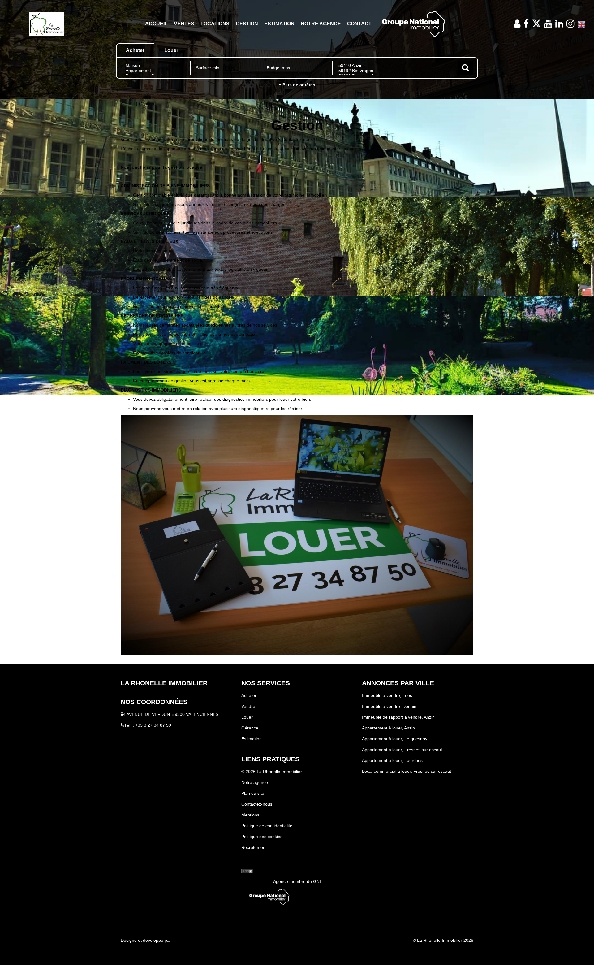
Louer (247, 717)
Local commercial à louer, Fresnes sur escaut (406, 771)
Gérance (249, 727)
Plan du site (252, 793)
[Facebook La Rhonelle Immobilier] (526, 24)
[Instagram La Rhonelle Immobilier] (570, 24)
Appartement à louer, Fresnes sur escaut (402, 749)
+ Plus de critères (297, 84)
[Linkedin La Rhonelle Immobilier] (559, 24)
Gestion (247, 23)
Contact (359, 23)
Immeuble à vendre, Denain (389, 706)
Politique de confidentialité (266, 825)
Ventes (184, 23)
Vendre (248, 706)
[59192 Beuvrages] (394, 70)
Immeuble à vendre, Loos (387, 695)
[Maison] (155, 65)
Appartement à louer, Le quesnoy (394, 738)
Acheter (248, 695)
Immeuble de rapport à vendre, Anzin (398, 717)
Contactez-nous (256, 804)
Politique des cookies (261, 836)
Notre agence (321, 23)
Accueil (156, 23)
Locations (215, 23)
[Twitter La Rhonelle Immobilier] (536, 24)
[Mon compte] (517, 24)
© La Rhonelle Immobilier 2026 (443, 940)
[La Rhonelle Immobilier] (47, 23)
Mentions (250, 814)
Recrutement (254, 847)
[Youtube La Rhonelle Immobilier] (548, 24)
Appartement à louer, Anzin (388, 727)
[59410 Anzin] (394, 65)
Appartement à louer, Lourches (392, 760)
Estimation (279, 23)
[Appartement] (155, 70)
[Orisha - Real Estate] (253, 861)
